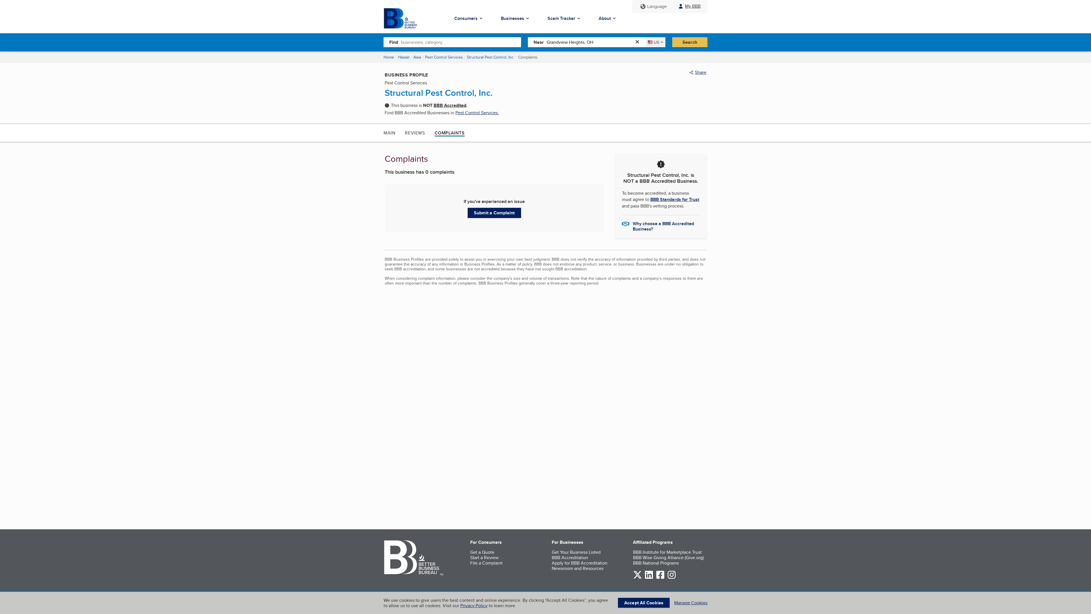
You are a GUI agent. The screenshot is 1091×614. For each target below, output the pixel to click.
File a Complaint (486, 563)
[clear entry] (639, 42)
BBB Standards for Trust (674, 199)
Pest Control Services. (477, 112)
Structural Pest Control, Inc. (490, 57)
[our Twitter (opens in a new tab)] (637, 577)
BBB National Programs (656, 563)
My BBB (693, 6)
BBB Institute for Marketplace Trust (667, 552)
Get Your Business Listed (576, 552)
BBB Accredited (450, 105)
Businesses (512, 18)
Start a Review (484, 557)
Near (539, 42)
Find (393, 42)
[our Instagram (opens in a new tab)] (671, 577)
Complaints (450, 133)
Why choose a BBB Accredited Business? (663, 226)
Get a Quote (482, 552)
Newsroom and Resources (577, 568)
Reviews (415, 133)
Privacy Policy (474, 605)
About (605, 18)
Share (700, 72)
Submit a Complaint (494, 212)
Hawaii (403, 57)
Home (389, 57)
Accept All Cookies (643, 603)
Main (389, 133)
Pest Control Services (444, 57)
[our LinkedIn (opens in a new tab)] (648, 577)
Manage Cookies (690, 602)
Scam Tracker (561, 18)
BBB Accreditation (570, 557)
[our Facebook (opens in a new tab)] (660, 577)
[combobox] (461, 42)
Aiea (417, 57)
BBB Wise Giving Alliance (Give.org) (668, 557)
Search (689, 42)
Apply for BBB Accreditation (579, 563)
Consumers (466, 18)
